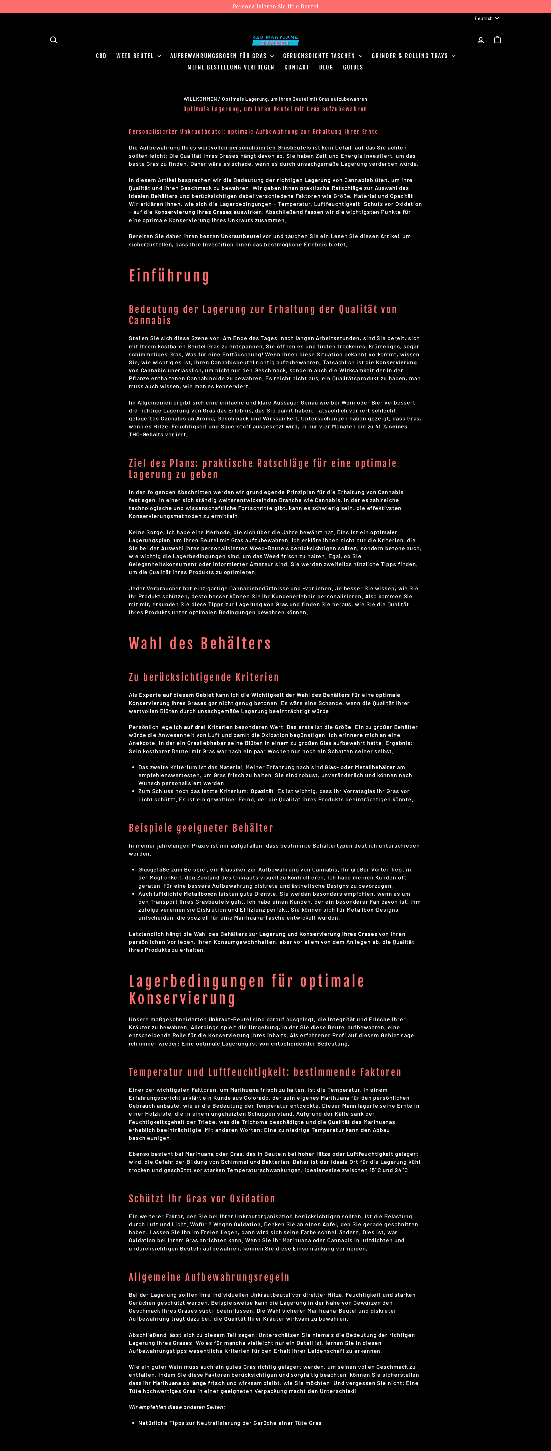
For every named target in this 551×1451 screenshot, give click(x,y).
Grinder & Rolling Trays (411, 55)
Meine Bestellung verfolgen (231, 67)
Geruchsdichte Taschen (320, 55)
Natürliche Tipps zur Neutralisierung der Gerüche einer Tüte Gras (230, 1422)
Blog (326, 67)
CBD (101, 55)
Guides (353, 67)
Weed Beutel (136, 55)
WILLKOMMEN (200, 99)
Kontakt (297, 67)
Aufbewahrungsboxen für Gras (219, 55)
